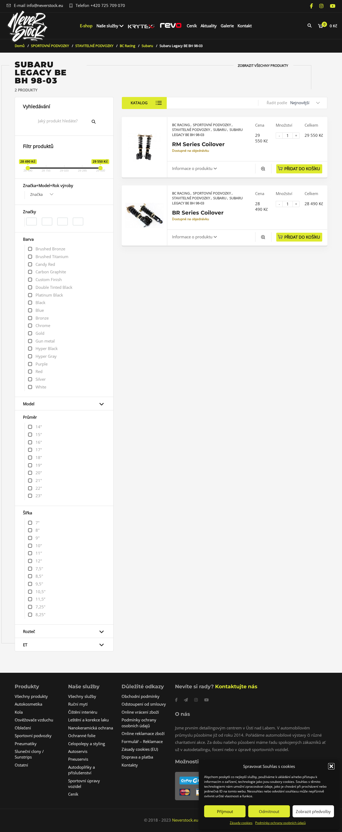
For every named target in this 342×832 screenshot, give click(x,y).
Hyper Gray (46, 356)
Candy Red (45, 264)
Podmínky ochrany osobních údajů (280, 823)
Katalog (139, 102)
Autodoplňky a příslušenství (81, 769)
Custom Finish (49, 279)
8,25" (40, 614)
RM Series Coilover (198, 144)
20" (39, 472)
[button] (331, 766)
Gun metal (45, 341)
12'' (39, 560)
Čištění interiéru (82, 712)
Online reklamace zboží (143, 733)
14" (39, 426)
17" (39, 449)
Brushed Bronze (50, 248)
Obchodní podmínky (141, 696)
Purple (42, 364)
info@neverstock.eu (45, 5)
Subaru (147, 45)
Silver (41, 379)
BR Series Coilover (198, 212)
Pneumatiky (26, 743)
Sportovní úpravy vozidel (84, 783)
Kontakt (245, 25)
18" (39, 457)
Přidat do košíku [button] (302, 168)
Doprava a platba (137, 757)
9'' (38, 538)
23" (39, 495)
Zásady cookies (241, 823)
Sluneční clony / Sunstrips (29, 754)
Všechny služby (82, 696)
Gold (40, 333)
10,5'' (40, 591)
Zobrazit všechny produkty (263, 65)
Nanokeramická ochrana (90, 727)
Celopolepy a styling (86, 743)
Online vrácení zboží (140, 712)
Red (39, 371)
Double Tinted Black (54, 287)
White (41, 387)
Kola (19, 712)
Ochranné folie (81, 735)
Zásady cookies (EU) (140, 749)
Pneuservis (78, 759)
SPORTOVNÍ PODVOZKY (50, 45)
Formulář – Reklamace (142, 741)
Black (40, 302)
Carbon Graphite (51, 271)
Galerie (227, 25)
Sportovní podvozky (33, 735)
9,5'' (39, 583)
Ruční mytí (78, 704)
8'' (38, 530)
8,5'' (39, 576)
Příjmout (225, 811)
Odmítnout (269, 811)
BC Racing (127, 45)
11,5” (40, 599)
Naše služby (107, 25)
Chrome (43, 325)
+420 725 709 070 (108, 5)
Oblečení (23, 727)
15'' (39, 434)
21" (39, 480)
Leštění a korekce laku (88, 719)
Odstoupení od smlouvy (144, 704)
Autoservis (77, 751)
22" (39, 488)
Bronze (42, 318)
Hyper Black (47, 348)
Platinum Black (49, 295)
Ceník (192, 25)
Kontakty (130, 765)
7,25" (40, 606)
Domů (20, 45)
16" (39, 442)
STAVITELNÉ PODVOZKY (94, 45)
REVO (171, 25)
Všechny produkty (31, 696)
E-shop (86, 25)
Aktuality (209, 25)
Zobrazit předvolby (313, 811)
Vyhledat (97, 121)
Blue (40, 310)
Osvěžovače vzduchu (34, 719)
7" (38, 522)
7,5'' (39, 568)
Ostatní (21, 765)
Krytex (141, 25)
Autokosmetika (28, 704)
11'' (39, 553)
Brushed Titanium (52, 256)
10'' (39, 545)
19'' (39, 465)
